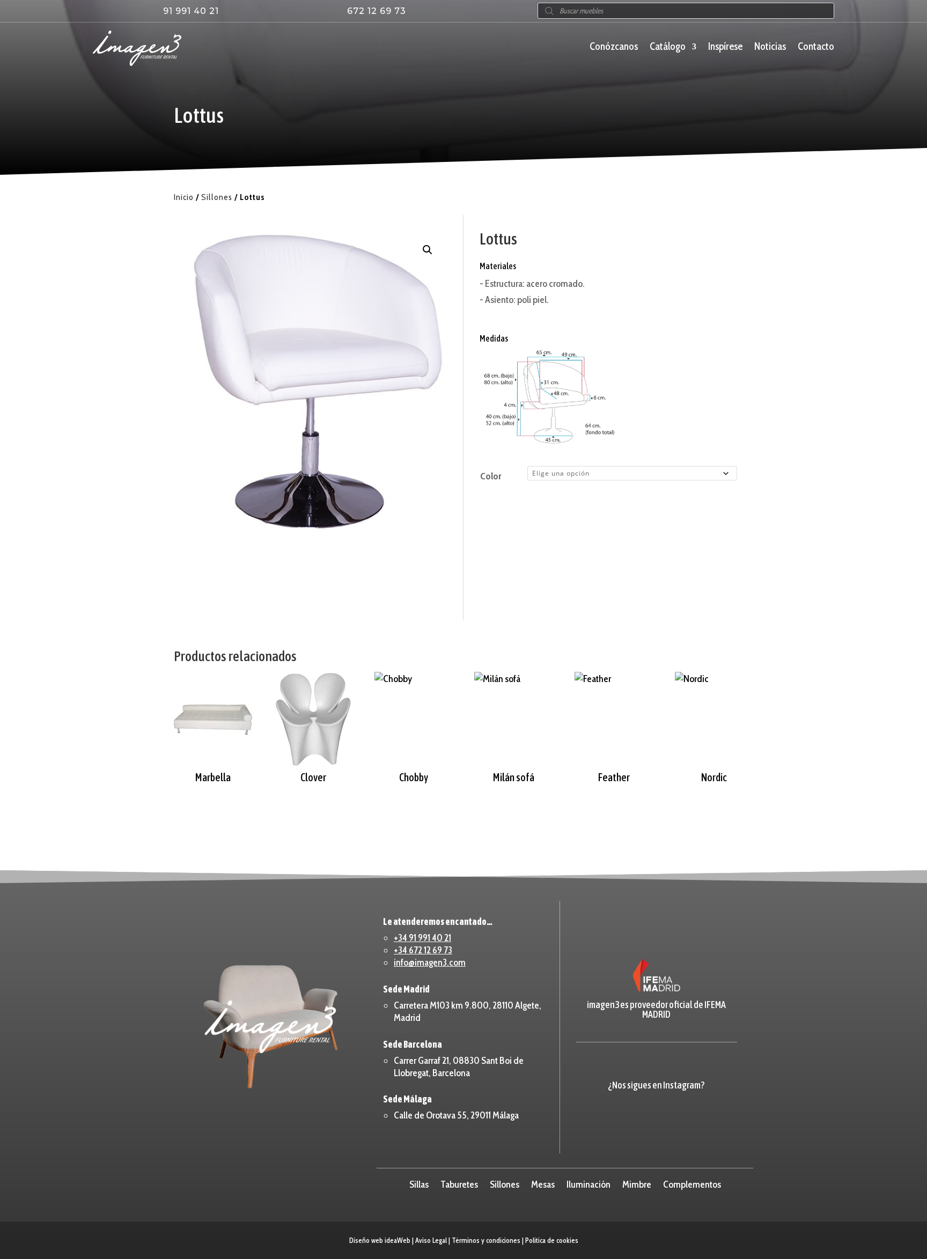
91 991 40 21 (191, 11)
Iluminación (588, 1183)
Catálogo (668, 48)
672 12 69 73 (376, 11)
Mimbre (636, 1183)
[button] (427, 250)
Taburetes (459, 1183)
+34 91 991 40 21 (422, 938)
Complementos (692, 1183)
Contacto (816, 48)
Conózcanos (614, 48)
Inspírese (725, 48)
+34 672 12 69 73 (423, 950)
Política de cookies (551, 1240)
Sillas (419, 1183)
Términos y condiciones (486, 1240)
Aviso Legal (431, 1240)
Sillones (216, 197)
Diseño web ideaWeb (379, 1240)
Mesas (543, 1183)
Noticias (770, 48)
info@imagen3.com (430, 962)
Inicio (184, 197)
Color (490, 476)
